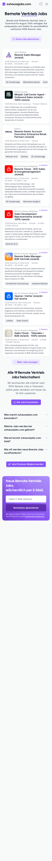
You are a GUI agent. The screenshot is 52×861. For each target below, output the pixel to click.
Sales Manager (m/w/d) (27, 56)
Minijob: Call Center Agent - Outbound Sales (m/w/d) (30, 97)
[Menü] (47, 4)
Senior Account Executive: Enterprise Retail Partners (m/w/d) (30, 134)
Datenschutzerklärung (34, 516)
